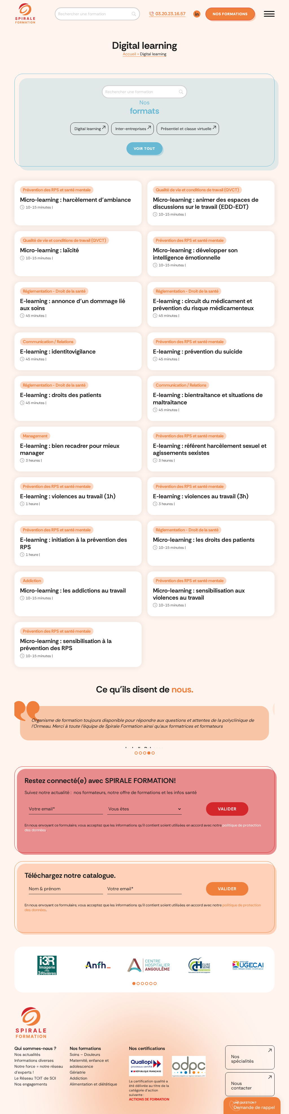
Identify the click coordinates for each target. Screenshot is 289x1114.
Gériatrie (78, 1072)
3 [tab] (144, 753)
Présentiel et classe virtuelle (186, 128)
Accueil (129, 53)
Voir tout (144, 148)
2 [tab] (140, 753)
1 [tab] (136, 753)
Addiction (78, 1078)
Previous (17, 969)
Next (272, 969)
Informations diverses (34, 1060)
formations (230, 14)
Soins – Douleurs (85, 1054)
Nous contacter (241, 1085)
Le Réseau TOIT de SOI (35, 1078)
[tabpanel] (144, 734)
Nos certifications (147, 1048)
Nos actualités (27, 1054)
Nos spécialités (242, 1059)
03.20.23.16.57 (170, 14)
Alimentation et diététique (93, 1084)
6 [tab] (155, 983)
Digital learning (88, 128)
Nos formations (85, 1048)
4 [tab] (148, 753)
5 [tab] (153, 753)
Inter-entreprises (130, 128)
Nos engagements (30, 1084)
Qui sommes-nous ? (35, 1048)
